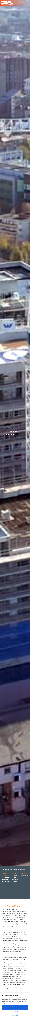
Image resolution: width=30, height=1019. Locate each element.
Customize (15, 1011)
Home (4, 869)
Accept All (15, 1007)
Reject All (15, 1015)
